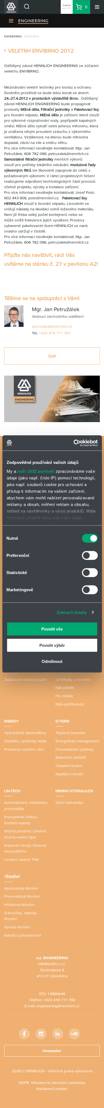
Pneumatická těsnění (22, 896)
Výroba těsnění (17, 927)
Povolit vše (52, 629)
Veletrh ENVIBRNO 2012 (41, 51)
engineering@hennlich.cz (58, 1006)
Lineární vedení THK (21, 859)
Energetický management (77, 741)
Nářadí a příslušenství (22, 935)
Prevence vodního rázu (24, 749)
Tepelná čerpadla (70, 732)
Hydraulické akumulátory (25, 732)
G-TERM (62, 721)
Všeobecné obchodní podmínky (58, 1082)
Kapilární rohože (69, 774)
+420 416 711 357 (55, 333)
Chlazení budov (68, 765)
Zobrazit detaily (72, 612)
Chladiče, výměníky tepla (25, 741)
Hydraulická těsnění (21, 888)
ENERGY (11, 721)
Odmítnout (52, 661)
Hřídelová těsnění (19, 904)
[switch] (90, 555)
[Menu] (97, 7)
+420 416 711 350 (59, 1000)
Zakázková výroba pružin (25, 679)
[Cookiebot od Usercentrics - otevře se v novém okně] (74, 442)
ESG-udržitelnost (69, 704)
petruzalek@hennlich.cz (52, 326)
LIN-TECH (12, 791)
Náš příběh (64, 687)
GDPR (24, 1082)
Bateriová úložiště (70, 757)
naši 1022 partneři (35, 471)
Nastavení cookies (52, 1088)
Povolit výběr (52, 645)
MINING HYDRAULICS (74, 791)
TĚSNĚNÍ (11, 876)
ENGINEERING (33, 20)
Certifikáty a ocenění (72, 679)
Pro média (64, 696)
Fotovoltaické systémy (74, 749)
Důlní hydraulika (69, 802)
